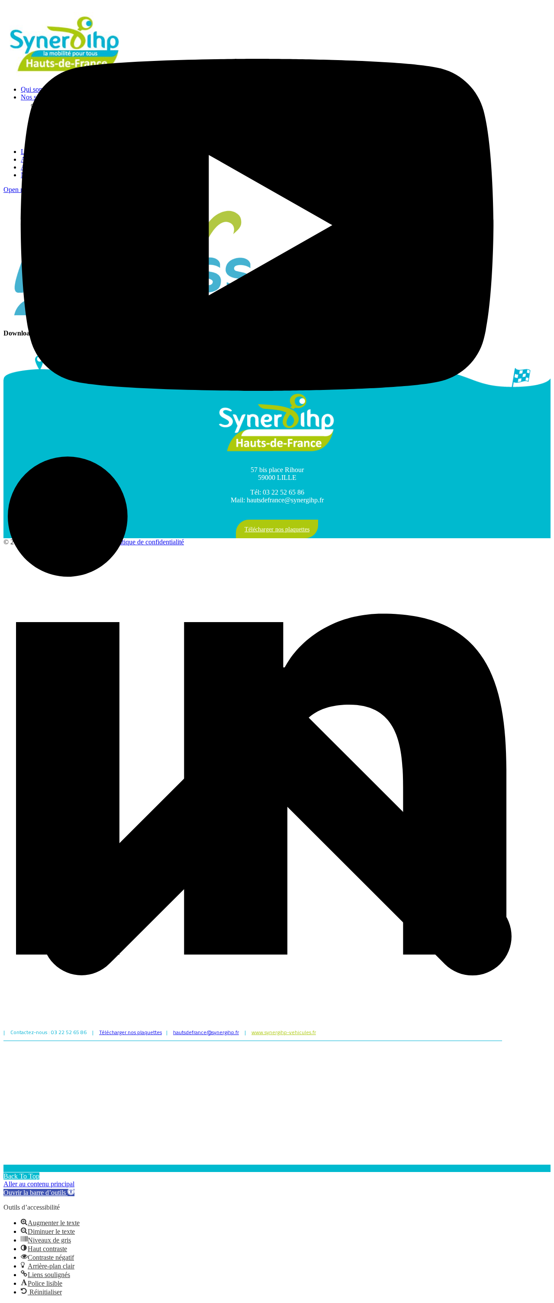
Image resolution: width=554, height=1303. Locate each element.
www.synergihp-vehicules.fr (283, 1032)
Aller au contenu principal (38, 1184)
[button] (38, 1192)
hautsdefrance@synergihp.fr (206, 1032)
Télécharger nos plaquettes (130, 1032)
